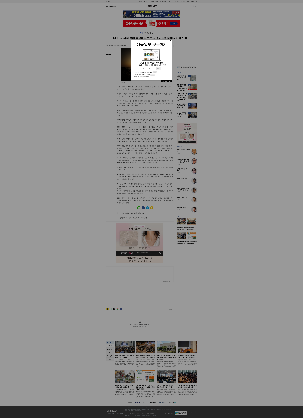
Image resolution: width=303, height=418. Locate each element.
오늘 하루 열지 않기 (166, 81)
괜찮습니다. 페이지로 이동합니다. (142, 76)
